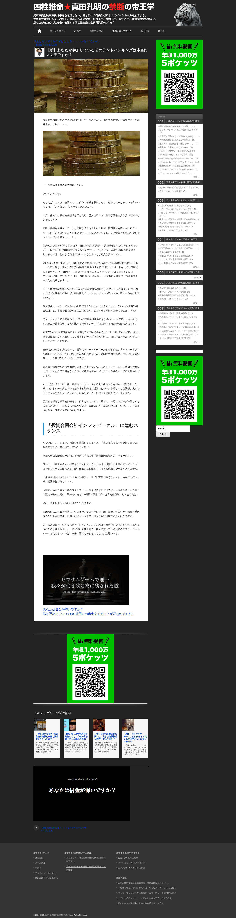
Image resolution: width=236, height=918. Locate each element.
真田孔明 (145, 31)
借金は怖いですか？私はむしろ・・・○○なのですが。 (66, 41)
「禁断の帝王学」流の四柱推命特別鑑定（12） (179, 334)
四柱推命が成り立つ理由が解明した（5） (177, 313)
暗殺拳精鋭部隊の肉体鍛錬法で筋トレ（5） (178, 295)
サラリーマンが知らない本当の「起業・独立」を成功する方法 (147, 893)
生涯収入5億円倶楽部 (128, 858)
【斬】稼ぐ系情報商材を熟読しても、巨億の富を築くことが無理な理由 (76, 736)
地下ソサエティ (58, 31)
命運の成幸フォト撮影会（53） (172, 252)
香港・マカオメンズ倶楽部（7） (173, 191)
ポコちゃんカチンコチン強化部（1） (175, 292)
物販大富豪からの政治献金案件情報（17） (177, 166)
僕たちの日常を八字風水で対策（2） (175, 338)
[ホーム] (39, 31)
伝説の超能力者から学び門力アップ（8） (177, 226)
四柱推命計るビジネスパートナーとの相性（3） (179, 331)
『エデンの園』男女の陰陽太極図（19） (176, 259)
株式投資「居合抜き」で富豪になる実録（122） (180, 136)
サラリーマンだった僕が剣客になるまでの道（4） (178, 131)
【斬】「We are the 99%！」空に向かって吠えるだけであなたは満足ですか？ (135, 738)
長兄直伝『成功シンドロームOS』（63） (177, 147)
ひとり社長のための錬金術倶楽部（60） (176, 263)
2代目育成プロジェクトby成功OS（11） (176, 155)
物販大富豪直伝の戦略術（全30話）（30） (177, 126)
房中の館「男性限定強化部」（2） (174, 299)
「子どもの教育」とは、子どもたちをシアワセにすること (145, 898)
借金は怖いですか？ (122, 31)
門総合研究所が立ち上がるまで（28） (175, 205)
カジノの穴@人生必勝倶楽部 (131, 868)
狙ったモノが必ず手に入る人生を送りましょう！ (141, 903)
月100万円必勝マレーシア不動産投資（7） (177, 151)
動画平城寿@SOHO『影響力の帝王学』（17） (179, 248)
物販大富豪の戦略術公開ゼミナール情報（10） (179, 158)
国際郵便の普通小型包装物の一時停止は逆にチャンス (143, 883)
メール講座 (40, 863)
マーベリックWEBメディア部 (131, 863)
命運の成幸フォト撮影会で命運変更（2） (177, 256)
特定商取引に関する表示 (46, 878)
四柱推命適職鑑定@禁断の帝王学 (57, 915)
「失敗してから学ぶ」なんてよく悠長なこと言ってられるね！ (147, 888)
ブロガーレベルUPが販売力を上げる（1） (177, 173)
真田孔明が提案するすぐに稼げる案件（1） (178, 223)
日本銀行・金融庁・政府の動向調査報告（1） (179, 169)
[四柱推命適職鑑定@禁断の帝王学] (94, 10)
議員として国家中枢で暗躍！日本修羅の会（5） (179, 219)
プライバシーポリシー (45, 873)
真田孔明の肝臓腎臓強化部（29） (173, 288)
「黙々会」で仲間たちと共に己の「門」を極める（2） (179, 214)
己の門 (77, 31)
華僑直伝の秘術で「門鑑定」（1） (174, 230)
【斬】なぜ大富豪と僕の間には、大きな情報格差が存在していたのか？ (105, 736)
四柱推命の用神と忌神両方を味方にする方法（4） (178, 318)
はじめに (39, 858)
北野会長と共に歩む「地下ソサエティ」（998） (180, 162)
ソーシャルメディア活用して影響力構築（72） (179, 245)
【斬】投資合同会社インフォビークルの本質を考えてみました (60, 829)
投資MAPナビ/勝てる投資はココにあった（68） (179, 187)
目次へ (196, 177)
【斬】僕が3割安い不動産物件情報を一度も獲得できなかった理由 (47, 736)
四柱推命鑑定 (96, 31)
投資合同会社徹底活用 (46, 44)
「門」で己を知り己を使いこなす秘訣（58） (178, 209)
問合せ (161, 31)
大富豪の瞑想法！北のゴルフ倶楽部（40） (177, 140)
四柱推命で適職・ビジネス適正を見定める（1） (179, 323)
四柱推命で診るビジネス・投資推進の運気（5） (179, 327)
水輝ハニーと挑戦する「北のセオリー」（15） (179, 144)
